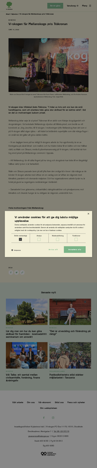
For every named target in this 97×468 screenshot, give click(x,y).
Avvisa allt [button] (53, 249)
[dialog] (48, 234)
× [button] (88, 214)
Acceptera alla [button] (74, 249)
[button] (16, 250)
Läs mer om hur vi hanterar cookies (49, 230)
